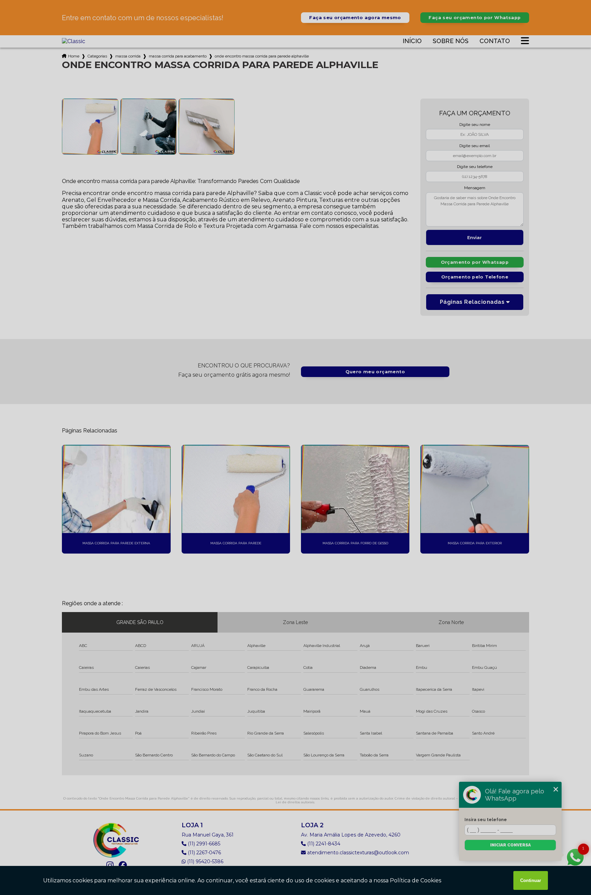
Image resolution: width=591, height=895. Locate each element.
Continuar (530, 880)
